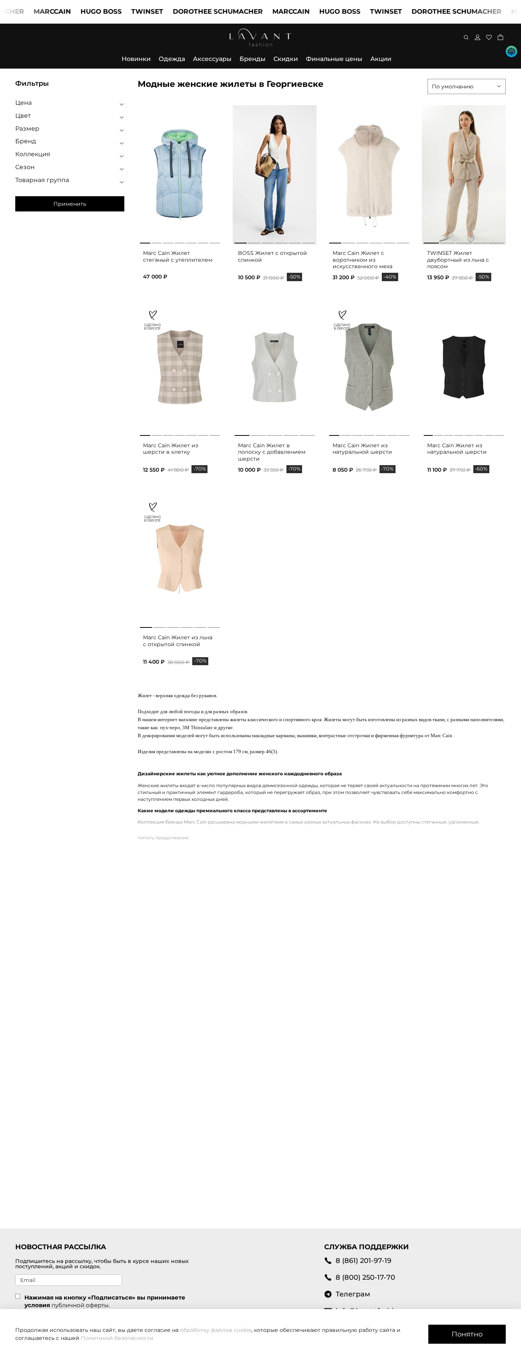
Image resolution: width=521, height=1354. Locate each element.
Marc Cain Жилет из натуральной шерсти (362, 449)
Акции (380, 58)
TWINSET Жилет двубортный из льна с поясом (458, 260)
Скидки (285, 58)
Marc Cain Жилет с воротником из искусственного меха (362, 260)
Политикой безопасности (117, 1338)
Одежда (172, 58)
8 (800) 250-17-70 (365, 1277)
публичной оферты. (80, 1305)
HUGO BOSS (82, 11)
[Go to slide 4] (281, 241)
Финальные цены (334, 58)
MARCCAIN (34, 11)
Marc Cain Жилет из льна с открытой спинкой (177, 641)
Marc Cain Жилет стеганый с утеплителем (177, 256)
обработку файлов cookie (215, 1330)
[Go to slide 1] (241, 241)
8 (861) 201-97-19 (363, 1260)
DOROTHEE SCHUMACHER (199, 11)
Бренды (252, 58)
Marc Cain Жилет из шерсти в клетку (170, 449)
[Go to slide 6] (308, 241)
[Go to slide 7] (214, 434)
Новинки (136, 58)
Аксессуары (212, 58)
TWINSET (129, 11)
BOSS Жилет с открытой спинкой (272, 256)
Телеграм (353, 1294)
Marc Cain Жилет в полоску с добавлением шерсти (272, 452)
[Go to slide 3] (268, 241)
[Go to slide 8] (499, 434)
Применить (69, 203)
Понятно (467, 1334)
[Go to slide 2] (254, 241)
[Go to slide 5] (295, 241)
